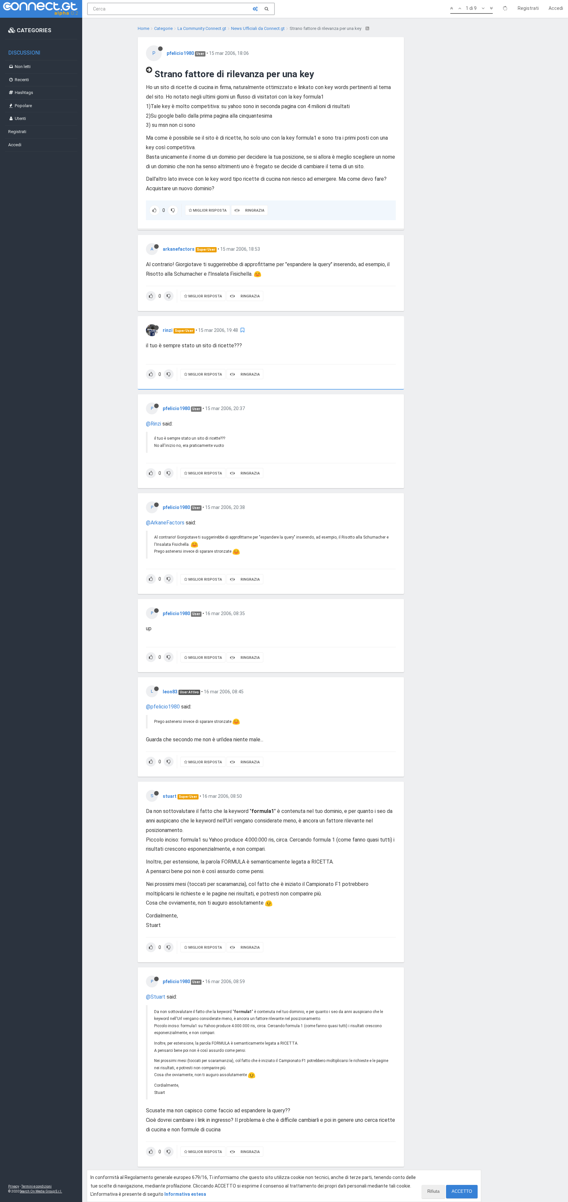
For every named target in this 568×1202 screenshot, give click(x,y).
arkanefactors (179, 249)
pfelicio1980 (180, 53)
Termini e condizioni (36, 1186)
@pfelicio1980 (163, 707)
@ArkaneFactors (165, 523)
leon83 (170, 691)
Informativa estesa (185, 1194)
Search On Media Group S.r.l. (41, 1191)
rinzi (168, 330)
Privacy (13, 1186)
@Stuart (155, 997)
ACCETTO (462, 1191)
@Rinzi (153, 424)
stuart (170, 796)
